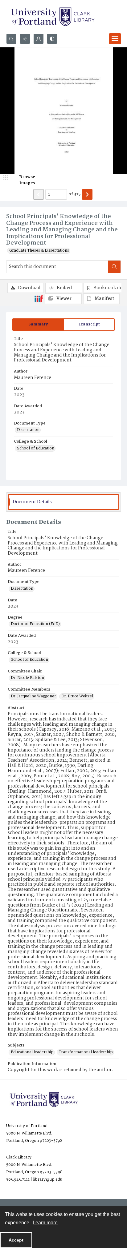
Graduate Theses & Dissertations (39, 251)
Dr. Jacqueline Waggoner (33, 696)
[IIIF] (38, 298)
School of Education (35, 448)
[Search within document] (114, 267)
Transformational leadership (86, 1052)
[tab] (38, 324)
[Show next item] (87, 194)
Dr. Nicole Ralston (27, 678)
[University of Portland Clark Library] (52, 16)
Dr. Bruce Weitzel (77, 696)
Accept (16, 1240)
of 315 (74, 194)
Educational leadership (32, 1052)
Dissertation (28, 430)
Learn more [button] (45, 1222)
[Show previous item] (38, 194)
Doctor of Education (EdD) (35, 624)
